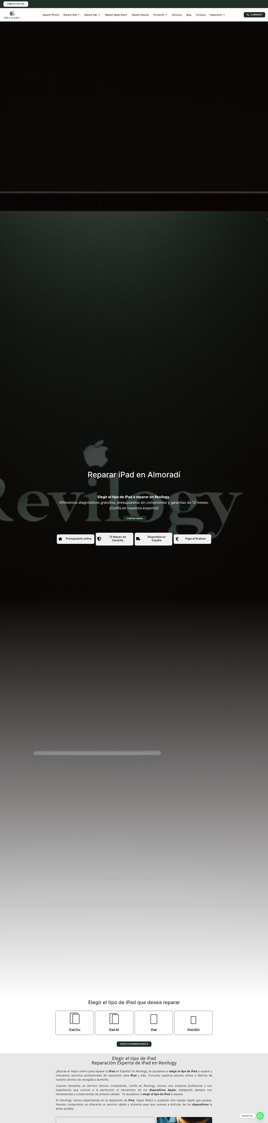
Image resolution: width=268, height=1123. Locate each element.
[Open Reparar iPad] (79, 14)
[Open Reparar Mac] (99, 14)
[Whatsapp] (260, 1116)
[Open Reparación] (224, 14)
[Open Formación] (166, 14)
